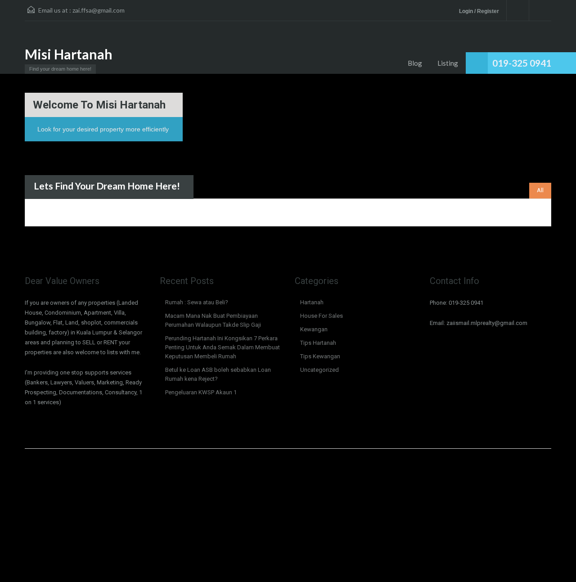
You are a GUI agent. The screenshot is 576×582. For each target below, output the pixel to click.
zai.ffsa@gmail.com (98, 10)
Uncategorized (319, 369)
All (540, 190)
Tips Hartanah (318, 342)
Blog (415, 63)
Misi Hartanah (68, 54)
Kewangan (314, 329)
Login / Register (479, 11)
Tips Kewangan (320, 356)
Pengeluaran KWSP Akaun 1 (201, 392)
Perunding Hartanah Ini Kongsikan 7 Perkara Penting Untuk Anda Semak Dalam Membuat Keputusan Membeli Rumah (222, 347)
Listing (447, 63)
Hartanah (312, 302)
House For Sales (321, 315)
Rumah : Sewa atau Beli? (196, 302)
